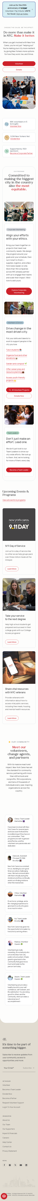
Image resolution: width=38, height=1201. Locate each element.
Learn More (11, 569)
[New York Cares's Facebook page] (4, 1165)
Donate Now (15, 139)
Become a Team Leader (19, 470)
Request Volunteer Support (13, 1103)
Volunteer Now (15, 126)
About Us (6, 1120)
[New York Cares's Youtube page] (20, 1165)
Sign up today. (22, 14)
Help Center (7, 1142)
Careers (6, 1138)
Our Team (6, 1124)
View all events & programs (14, 500)
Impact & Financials (10, 1133)
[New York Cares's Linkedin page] (26, 1165)
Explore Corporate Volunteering (19, 291)
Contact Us (7, 1146)
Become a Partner (10, 1098)
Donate (19, 70)
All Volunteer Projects (20, 390)
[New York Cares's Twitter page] (15, 1165)
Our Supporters (9, 1129)
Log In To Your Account (11, 1107)
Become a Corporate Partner (21, 153)
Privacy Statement (10, 1151)
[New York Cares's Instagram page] (10, 1165)
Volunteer (19, 64)
